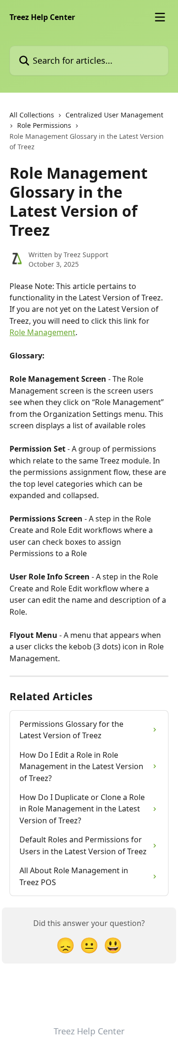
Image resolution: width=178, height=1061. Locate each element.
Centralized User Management (114, 114)
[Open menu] (160, 17)
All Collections (31, 114)
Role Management (42, 332)
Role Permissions (44, 125)
